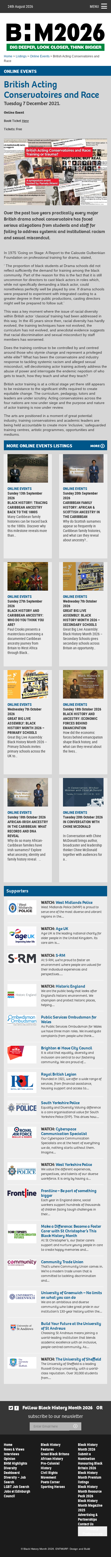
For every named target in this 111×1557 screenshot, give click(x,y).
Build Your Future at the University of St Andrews (71, 1326)
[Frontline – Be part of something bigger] (21, 1193)
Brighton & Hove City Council (66, 1048)
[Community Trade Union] (21, 1264)
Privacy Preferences (92, 1531)
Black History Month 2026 (88, 1447)
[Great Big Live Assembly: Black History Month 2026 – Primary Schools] (27, 684)
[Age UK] (21, 936)
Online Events (40, 56)
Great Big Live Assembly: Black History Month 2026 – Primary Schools (25, 725)
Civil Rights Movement (49, 1475)
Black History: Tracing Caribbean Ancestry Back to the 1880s (27, 507)
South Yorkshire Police (60, 1102)
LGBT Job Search (16, 1486)
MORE (95, 445)
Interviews (11, 1453)
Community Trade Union (62, 1262)
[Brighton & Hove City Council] (21, 1054)
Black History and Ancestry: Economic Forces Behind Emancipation (80, 720)
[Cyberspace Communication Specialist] (21, 1132)
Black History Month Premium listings (89, 1477)
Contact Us (85, 1523)
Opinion (9, 1458)
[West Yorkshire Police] (21, 1171)
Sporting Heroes (53, 1486)
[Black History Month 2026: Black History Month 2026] (55, 37)
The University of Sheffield (78, 1359)
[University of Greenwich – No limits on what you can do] (21, 1296)
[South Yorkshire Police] (21, 1108)
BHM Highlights (15, 1463)
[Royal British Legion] (21, 1082)
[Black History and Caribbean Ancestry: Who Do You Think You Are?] (27, 576)
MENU (94, 6)
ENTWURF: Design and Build (73, 1548)
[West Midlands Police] (21, 907)
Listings (21, 56)
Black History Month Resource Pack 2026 (90, 1491)
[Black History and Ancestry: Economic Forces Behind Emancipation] (83, 684)
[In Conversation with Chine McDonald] (83, 792)
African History (52, 1458)
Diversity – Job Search (15, 1479)
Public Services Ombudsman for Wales (69, 1019)
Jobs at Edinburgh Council (17, 1493)
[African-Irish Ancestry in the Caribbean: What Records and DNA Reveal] (27, 792)
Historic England (70, 986)
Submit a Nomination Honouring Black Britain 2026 (90, 1460)
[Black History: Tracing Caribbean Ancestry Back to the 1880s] (27, 468)
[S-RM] (21, 958)
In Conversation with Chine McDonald (81, 824)
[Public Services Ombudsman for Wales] (21, 1020)
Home (8, 56)
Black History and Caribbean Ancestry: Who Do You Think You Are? (25, 617)
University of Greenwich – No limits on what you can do (71, 1295)
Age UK (62, 928)
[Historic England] (21, 995)
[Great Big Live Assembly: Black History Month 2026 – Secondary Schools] (83, 576)
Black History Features (50, 1447)
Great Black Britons (55, 1453)
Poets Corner (50, 1481)
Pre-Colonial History (50, 1465)
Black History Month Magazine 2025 (90, 1505)
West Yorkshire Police (74, 1164)
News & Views (14, 1449)
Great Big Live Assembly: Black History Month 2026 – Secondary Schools (81, 617)
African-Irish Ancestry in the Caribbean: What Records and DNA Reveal (27, 828)
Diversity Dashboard (12, 1470)
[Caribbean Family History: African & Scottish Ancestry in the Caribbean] (83, 468)
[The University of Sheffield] (21, 1363)
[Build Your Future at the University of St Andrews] (21, 1327)
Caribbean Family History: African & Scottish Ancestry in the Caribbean (81, 509)
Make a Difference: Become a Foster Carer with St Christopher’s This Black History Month (71, 1231)
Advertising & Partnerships (88, 1517)
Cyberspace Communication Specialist (64, 1131)
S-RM (60, 955)
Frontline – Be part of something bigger (69, 1193)
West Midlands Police (74, 902)
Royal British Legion (58, 1074)
